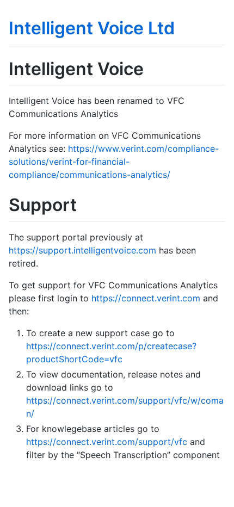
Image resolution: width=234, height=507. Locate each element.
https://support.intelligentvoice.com (82, 250)
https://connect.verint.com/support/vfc (106, 441)
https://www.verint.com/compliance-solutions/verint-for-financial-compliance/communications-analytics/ (114, 161)
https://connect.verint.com (145, 298)
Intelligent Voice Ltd (92, 28)
